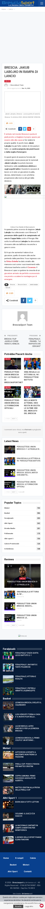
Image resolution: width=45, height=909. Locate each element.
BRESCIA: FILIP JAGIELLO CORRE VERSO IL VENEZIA (11, 341)
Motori (7, 508)
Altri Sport (8, 523)
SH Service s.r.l (27, 894)
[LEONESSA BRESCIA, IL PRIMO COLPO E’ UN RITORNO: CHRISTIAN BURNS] (8, 741)
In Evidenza (9, 549)
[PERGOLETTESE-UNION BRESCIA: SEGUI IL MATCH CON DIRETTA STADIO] (9, 473)
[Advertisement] (22, 37)
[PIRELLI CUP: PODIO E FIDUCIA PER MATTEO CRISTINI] (8, 767)
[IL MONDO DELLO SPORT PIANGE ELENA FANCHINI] (8, 840)
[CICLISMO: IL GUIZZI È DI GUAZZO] (8, 816)
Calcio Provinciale (11, 544)
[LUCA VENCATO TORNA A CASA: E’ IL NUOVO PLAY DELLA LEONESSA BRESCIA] (8, 717)
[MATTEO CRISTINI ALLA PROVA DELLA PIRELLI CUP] (8, 790)
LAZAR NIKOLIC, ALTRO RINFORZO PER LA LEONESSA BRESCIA (27, 728)
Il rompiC (19, 858)
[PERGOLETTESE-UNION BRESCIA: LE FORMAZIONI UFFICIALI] (12, 392)
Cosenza (32, 267)
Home (6, 858)
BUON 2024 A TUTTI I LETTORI (27, 802)
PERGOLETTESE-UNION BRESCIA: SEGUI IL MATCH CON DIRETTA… (27, 472)
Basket (7, 513)
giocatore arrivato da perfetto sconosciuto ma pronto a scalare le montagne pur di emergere (22, 276)
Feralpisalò (8, 518)
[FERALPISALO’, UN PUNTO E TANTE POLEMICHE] (8, 667)
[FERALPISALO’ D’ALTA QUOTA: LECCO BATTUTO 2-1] (8, 656)
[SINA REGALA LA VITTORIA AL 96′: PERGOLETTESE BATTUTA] (32, 363)
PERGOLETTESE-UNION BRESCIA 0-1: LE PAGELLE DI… (22, 583)
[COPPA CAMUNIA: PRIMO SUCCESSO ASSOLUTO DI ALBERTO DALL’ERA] (8, 779)
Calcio (7, 81)
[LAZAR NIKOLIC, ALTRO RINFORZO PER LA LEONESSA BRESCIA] (8, 729)
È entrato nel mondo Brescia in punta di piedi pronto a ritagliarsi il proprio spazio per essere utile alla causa (22, 137)
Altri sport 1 (9, 539)
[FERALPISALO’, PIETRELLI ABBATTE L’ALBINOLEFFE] (8, 691)
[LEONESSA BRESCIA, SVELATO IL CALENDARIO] (8, 705)
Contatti (28, 871)
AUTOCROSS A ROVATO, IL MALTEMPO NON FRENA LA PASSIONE (26, 754)
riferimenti (28, 430)
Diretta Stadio (9, 528)
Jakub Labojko (34, 284)
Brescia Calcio (22, 284)
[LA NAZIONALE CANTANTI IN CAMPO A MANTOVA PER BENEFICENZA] (8, 828)
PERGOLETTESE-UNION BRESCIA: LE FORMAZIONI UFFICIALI (27, 484)
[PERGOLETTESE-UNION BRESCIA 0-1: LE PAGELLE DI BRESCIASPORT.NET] (12, 363)
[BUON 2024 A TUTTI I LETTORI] (8, 805)
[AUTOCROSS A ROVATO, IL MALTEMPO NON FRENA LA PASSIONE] (8, 755)
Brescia (12, 284)
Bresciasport (17, 883)
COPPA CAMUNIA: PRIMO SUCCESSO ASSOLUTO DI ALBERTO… (25, 778)
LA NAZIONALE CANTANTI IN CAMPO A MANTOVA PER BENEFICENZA (26, 827)
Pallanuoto (8, 533)
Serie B (8, 287)
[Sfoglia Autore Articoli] (22, 316)
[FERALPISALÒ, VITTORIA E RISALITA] (8, 679)
